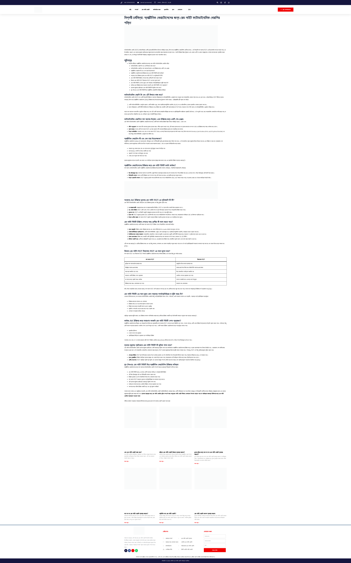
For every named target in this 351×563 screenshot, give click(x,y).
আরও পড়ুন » (126, 461)
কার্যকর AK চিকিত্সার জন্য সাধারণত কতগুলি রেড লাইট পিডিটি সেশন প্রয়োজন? (149, 85)
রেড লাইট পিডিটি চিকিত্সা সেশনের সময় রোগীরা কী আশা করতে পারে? (146, 78)
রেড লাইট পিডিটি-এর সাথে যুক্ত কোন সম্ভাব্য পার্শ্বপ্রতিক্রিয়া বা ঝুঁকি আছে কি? (149, 83)
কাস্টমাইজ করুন (157, 9)
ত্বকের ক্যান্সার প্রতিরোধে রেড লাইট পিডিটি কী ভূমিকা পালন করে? (146, 87)
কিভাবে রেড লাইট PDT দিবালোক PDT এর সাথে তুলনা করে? (145, 80)
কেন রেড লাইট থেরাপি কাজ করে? (133, 452)
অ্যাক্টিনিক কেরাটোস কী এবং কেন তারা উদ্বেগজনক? (143, 71)
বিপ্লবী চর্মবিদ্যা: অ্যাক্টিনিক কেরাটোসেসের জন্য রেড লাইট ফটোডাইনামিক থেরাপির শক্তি (149, 63)
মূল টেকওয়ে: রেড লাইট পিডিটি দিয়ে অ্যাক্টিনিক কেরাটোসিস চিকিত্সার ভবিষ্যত (148, 90)
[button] (217, 2)
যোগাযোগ (180, 9)
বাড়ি (130, 9)
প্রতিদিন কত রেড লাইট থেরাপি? (167, 514)
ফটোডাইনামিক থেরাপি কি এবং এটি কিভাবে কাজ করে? (143, 66)
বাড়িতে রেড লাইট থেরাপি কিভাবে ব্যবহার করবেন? (172, 452)
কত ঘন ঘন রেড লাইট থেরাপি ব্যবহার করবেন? (136, 514)
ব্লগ (173, 9)
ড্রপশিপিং (166, 9)
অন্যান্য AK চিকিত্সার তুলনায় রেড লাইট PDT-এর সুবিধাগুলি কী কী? (147, 75)
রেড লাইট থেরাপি (146, 9)
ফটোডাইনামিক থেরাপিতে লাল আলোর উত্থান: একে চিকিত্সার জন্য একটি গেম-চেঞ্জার (150, 68)
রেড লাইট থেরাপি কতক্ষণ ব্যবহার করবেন (204, 514)
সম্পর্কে (136, 9)
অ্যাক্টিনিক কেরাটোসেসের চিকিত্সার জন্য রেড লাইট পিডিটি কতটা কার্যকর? (147, 73)
